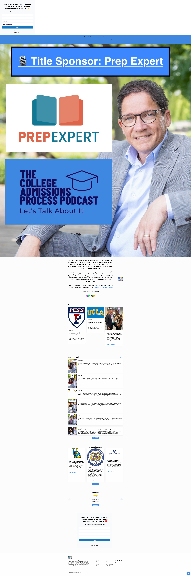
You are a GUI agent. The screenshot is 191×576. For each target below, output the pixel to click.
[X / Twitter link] (115, 40)
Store (95, 41)
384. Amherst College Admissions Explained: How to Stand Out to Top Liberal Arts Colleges (95, 417)
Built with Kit (17, 32)
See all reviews (95, 505)
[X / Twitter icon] (119, 560)
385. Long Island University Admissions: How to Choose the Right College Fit (92, 401)
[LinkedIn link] (88, 42)
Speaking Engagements (103, 41)
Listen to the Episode (73, 341)
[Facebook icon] (115, 560)
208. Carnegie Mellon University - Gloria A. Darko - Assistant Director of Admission (114, 334)
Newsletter (119, 40)
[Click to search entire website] (115, 42)
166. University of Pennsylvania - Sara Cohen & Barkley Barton (76, 332)
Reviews (85, 39)
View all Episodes (95, 437)
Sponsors (91, 39)
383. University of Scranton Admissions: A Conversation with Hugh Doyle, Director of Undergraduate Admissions (99, 429)
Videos (90, 41)
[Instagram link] (113, 40)
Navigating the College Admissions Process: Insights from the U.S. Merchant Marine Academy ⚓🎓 (95, 470)
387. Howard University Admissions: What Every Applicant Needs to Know (92, 377)
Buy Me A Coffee (108, 565)
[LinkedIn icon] (121, 560)
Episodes (76, 39)
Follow (111, 41)
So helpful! (95, 496)
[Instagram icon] (117, 560)
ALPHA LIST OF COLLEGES (100, 39)
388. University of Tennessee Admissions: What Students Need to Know (91, 361)
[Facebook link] (111, 40)
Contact (108, 39)
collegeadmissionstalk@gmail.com (81, 565)
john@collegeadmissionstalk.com (103, 287)
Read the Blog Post (73, 472)
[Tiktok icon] (115, 562)
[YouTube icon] (117, 562)
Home (71, 39)
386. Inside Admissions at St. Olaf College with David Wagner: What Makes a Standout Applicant (96, 391)
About (80, 39)
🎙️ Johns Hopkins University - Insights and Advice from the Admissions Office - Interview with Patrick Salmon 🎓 (114, 462)
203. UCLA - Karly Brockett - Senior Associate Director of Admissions (95, 321)
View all (120, 357)
